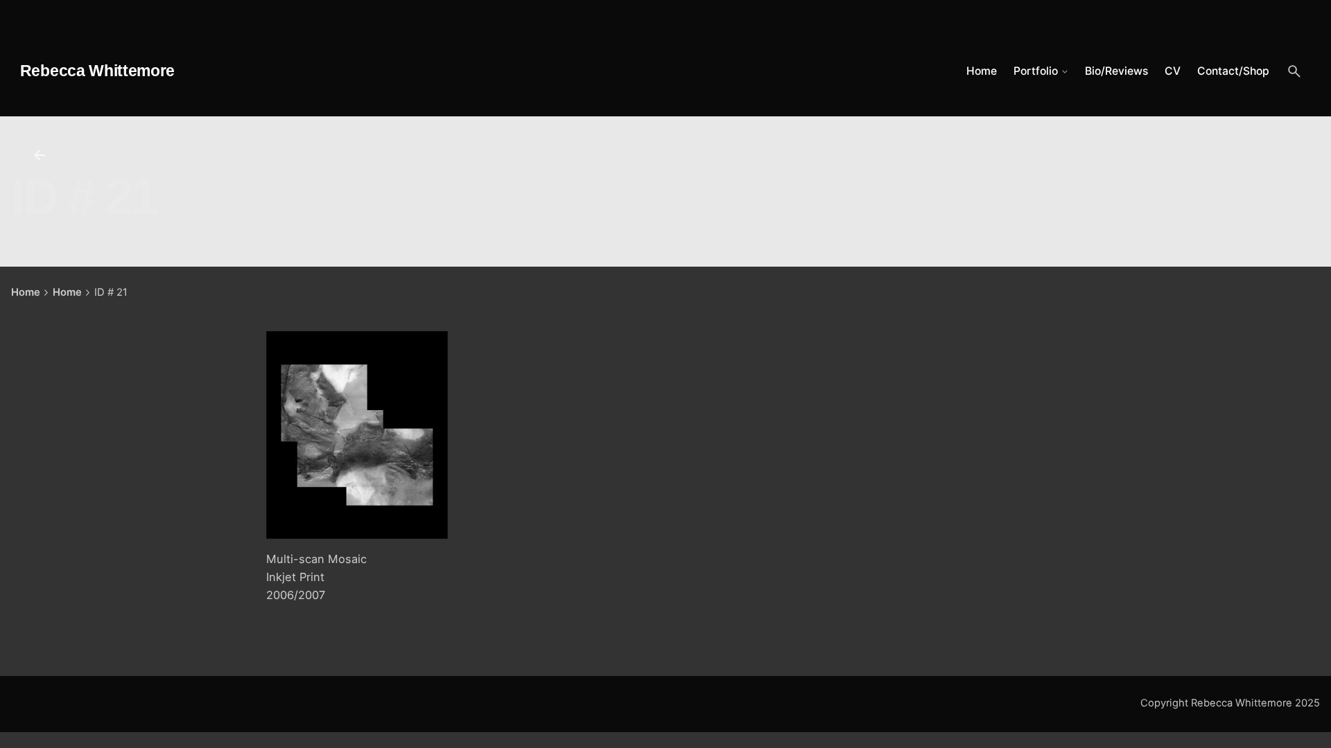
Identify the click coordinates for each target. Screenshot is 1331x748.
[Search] (1294, 71)
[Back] (39, 155)
